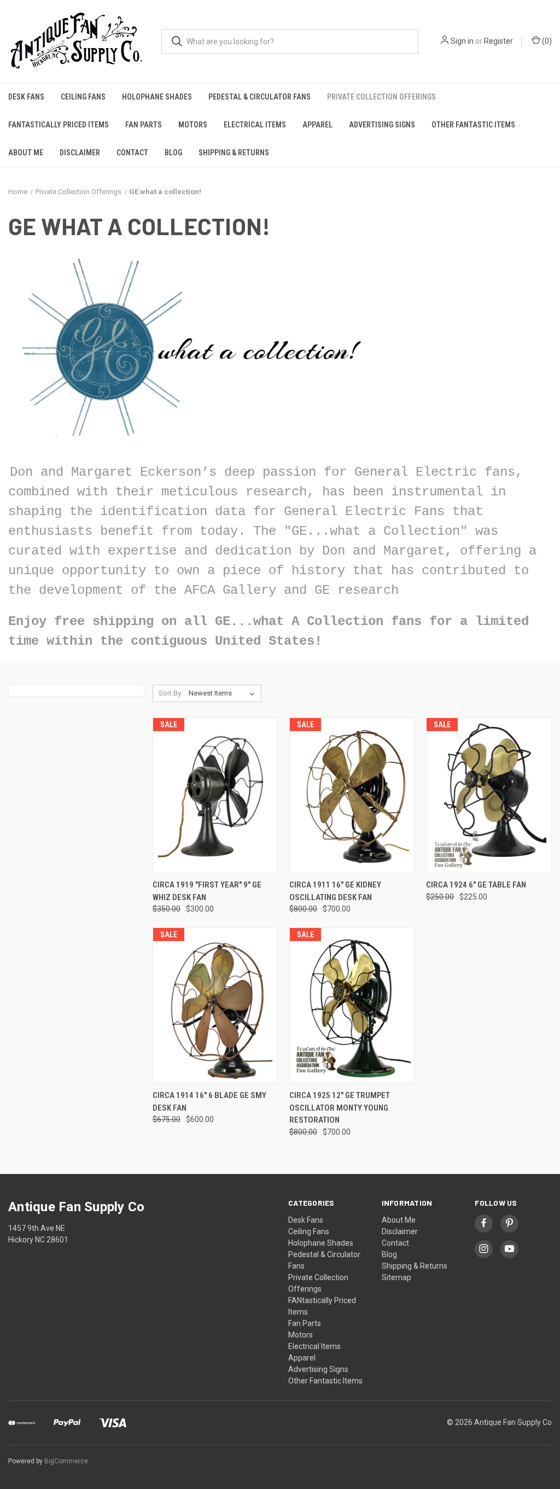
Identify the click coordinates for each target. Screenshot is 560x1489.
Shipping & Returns (234, 152)
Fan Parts (143, 124)
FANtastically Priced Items (58, 124)
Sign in (462, 41)
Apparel (317, 124)
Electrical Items (255, 124)
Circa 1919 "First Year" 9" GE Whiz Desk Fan (207, 891)
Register (498, 41)
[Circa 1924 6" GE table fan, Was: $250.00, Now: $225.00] (488, 795)
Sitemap (396, 1277)
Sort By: (171, 693)
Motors (192, 124)
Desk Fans (26, 96)
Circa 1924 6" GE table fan (476, 885)
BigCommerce (66, 1461)
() (546, 41)
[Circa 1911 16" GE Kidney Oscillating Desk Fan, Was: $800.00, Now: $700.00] (351, 795)
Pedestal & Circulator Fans (259, 96)
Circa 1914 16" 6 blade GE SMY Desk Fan (209, 1101)
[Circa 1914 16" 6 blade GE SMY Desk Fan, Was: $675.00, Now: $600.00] (215, 1005)
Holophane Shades (157, 96)
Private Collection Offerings (381, 96)
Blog (173, 152)
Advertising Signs (382, 124)
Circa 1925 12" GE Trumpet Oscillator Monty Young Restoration (339, 1107)
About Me (25, 152)
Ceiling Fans (83, 96)
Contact (132, 152)
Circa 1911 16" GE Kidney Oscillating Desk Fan (335, 891)
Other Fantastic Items (473, 124)
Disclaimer (80, 152)
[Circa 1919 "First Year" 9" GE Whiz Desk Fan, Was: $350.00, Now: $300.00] (215, 795)
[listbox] (224, 693)
